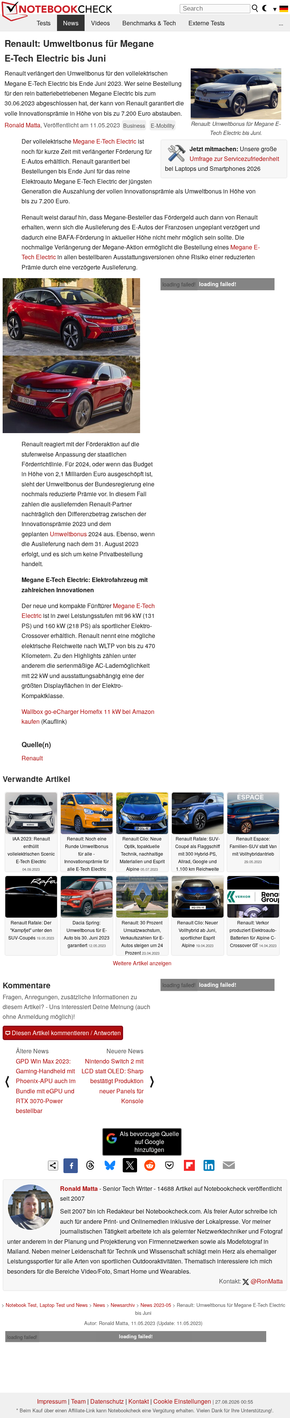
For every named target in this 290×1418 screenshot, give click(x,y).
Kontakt (138, 1401)
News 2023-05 (155, 1304)
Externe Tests (206, 23)
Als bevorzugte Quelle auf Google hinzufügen (149, 1141)
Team (78, 1401)
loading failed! (179, 284)
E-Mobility (162, 125)
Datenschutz (107, 1401)
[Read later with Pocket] (169, 1165)
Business (134, 125)
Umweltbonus (68, 533)
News (71, 23)
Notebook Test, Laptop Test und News (47, 1304)
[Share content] (53, 1166)
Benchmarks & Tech (149, 23)
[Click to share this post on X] (130, 1165)
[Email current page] (229, 1165)
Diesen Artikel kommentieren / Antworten (65, 1032)
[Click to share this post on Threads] (90, 1165)
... (281, 23)
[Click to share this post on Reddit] (149, 1165)
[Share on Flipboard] (189, 1165)
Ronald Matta (22, 125)
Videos (100, 23)
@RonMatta (266, 1281)
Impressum (51, 1401)
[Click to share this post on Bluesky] (110, 1165)
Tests (44, 23)
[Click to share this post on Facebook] (70, 1165)
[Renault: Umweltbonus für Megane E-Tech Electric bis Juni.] (236, 93)
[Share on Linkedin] (209, 1165)
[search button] (255, 8)
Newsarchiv (123, 1304)
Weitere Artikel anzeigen (142, 963)
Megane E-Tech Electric (104, 141)
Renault (32, 758)
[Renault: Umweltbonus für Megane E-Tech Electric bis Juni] (71, 317)
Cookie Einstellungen (182, 1401)
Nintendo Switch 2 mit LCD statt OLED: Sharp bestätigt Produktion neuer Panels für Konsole (112, 1081)
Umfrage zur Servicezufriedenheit (234, 158)
